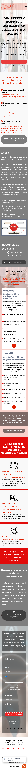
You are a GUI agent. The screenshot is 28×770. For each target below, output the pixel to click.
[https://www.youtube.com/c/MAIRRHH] (9, 748)
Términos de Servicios (18, 728)
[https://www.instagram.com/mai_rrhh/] (3, 748)
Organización (8, 695)
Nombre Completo (10, 659)
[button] (25, 6)
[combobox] (14, 680)
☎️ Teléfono (8, 704)
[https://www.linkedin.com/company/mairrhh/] (14, 748)
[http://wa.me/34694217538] (24, 748)
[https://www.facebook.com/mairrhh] (19, 748)
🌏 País (7, 676)
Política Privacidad (9, 728)
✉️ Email (8, 667)
